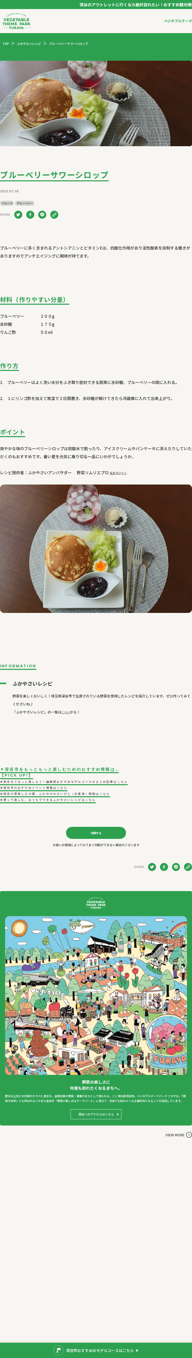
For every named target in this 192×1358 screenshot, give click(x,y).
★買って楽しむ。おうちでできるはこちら (48, 800)
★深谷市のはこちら (34, 788)
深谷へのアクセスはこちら (96, 1114)
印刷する (96, 833)
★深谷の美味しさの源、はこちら (55, 794)
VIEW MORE (175, 1134)
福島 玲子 (118, 473)
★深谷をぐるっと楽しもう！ (64, 782)
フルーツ (7, 203)
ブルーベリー (24, 203)
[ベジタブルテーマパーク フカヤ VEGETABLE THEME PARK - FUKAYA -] (16, 21)
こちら (66, 712)
